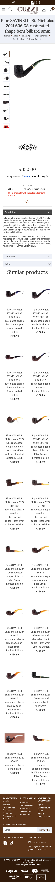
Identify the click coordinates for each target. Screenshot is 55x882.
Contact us (7, 813)
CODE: (10, 189)
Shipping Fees (25, 811)
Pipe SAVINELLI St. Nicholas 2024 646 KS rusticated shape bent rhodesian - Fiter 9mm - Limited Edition (40, 576)
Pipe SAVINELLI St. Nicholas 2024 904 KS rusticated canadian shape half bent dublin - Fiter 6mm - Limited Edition (40, 766)
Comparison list (44, 817)
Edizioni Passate (34, 39)
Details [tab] (8, 264)
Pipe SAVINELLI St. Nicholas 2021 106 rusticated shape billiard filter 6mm (40, 698)
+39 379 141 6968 (38, 850)
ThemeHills (36, 864)
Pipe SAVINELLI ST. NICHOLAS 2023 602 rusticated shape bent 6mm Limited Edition (40, 382)
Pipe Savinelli (41, 35)
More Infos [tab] (10, 256)
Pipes (15, 35)
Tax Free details (26, 805)
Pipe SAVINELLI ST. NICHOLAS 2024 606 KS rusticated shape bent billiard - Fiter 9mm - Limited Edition (40, 446)
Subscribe (44, 829)
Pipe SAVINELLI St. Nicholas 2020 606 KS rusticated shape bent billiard (14, 761)
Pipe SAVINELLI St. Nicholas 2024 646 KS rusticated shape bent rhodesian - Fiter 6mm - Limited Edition (14, 639)
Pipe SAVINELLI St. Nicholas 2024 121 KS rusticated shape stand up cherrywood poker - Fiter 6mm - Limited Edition (40, 511)
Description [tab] (10, 212)
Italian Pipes (26, 35)
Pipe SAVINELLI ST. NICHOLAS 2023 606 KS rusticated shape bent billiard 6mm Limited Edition (40, 319)
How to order (25, 808)
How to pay (24, 802)
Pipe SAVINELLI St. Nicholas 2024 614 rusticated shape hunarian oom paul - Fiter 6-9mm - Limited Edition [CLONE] (14, 446)
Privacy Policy (25, 814)
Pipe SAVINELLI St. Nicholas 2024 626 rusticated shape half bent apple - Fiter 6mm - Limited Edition (40, 637)
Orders (40, 811)
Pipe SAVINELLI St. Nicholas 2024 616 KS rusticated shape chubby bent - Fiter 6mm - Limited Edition (14, 702)
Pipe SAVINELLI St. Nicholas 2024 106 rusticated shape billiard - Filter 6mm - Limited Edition (14, 574)
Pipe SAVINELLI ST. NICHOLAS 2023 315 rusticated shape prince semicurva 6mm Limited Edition (14, 383)
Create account (44, 808)
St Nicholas (18, 39)
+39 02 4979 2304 (38, 842)
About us (6, 805)
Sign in (40, 805)
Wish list (41, 814)
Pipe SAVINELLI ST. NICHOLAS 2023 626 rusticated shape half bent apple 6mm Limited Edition (14, 320)
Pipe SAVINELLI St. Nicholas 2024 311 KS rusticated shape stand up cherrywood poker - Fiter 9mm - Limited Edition (14, 511)
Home (7, 35)
